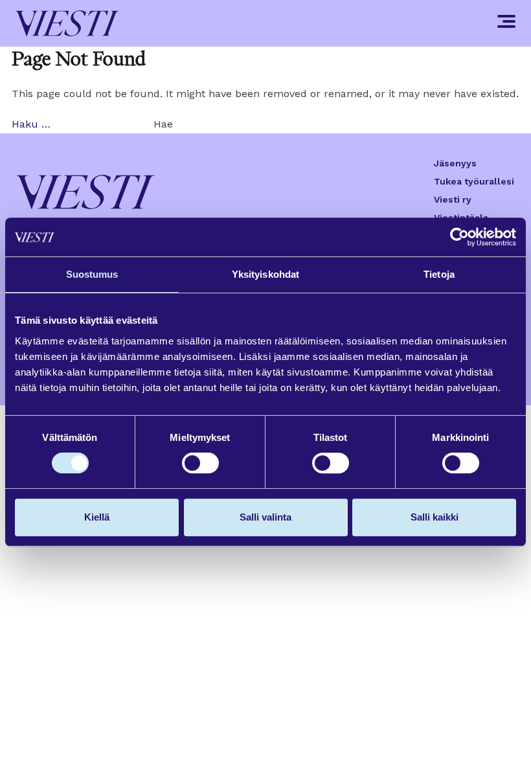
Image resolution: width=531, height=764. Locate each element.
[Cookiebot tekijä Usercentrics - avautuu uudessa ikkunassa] (459, 237)
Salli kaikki (434, 516)
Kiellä (96, 516)
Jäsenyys (455, 163)
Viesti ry (452, 199)
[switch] (200, 463)
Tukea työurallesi (474, 181)
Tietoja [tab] (439, 274)
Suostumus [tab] (92, 274)
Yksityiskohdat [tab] (265, 274)
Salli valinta (265, 516)
